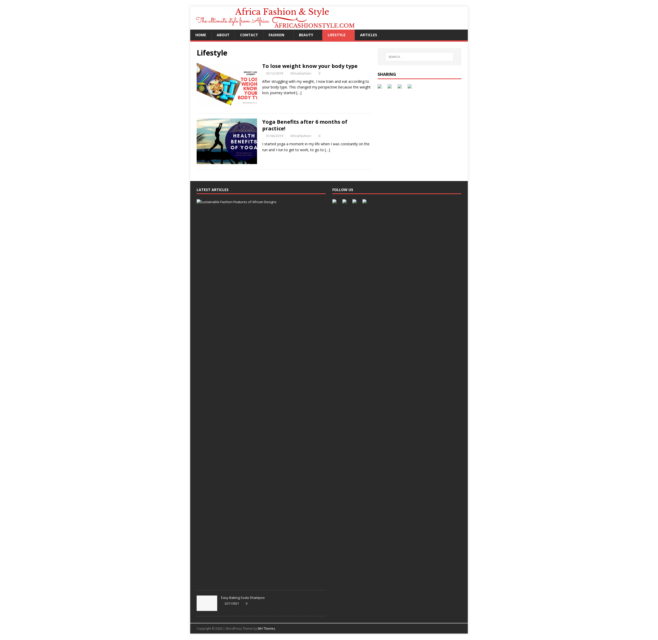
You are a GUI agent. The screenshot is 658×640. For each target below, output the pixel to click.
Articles (368, 34)
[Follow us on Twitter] (345, 202)
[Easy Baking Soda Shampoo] (207, 608)
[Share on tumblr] (411, 87)
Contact (249, 34)
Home (200, 34)
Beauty (306, 34)
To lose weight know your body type (310, 65)
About (223, 34)
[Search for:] (419, 56)
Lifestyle (336, 34)
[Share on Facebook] (381, 87)
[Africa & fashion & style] (284, 26)
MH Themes (266, 628)
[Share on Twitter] (391, 87)
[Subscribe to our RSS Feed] (355, 202)
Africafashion (300, 73)
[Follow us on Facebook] (335, 202)
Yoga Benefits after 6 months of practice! (304, 125)
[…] (298, 92)
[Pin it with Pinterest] (401, 87)
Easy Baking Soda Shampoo (243, 597)
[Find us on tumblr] (365, 202)
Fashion (276, 34)
